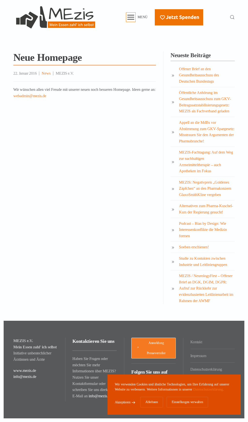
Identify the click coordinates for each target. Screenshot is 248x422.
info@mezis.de (24, 377)
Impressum (198, 356)
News (46, 73)
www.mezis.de (24, 370)
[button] (137, 17)
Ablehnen (151, 402)
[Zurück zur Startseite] (55, 17)
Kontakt (196, 342)
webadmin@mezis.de (29, 96)
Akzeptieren (123, 402)
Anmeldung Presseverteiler (156, 348)
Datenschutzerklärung (206, 369)
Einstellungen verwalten (187, 402)
